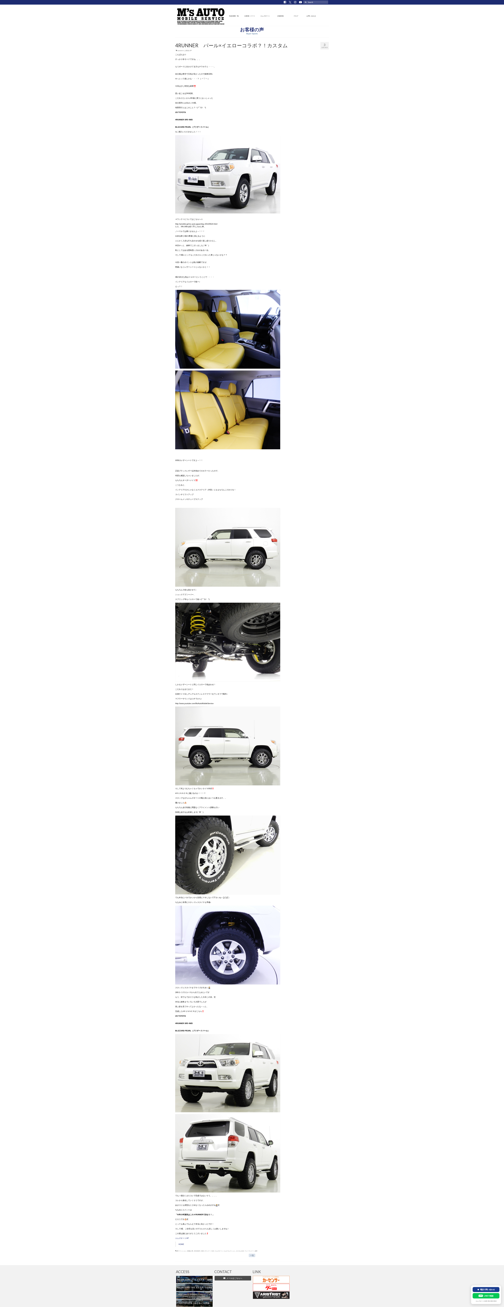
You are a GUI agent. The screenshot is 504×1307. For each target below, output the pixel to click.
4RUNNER (197, 1251)
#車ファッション (181, 1251)
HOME (181, 1244)
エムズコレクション (229, 1251)
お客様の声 (188, 50)
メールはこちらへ (233, 1278)
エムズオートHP (182, 1238)
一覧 (252, 1255)
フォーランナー (249, 1251)
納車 (256, 1251)
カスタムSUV (240, 1251)
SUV (212, 1251)
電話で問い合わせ (486, 1289)
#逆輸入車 (190, 1251)
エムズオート (219, 1251)
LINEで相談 (486, 1296)
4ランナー (208, 1251)
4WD (202, 1251)
